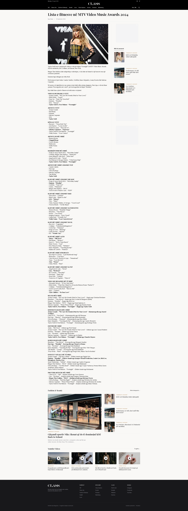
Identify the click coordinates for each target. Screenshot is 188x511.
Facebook (129, 490)
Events (89, 7)
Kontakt (113, 490)
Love (75, 7)
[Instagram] (137, 1)
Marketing (100, 7)
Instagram (129, 487)
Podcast (94, 7)
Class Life (53, 7)
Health (70, 7)
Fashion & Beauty (62, 7)
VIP (49, 7)
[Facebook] (139, 1)
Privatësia (138, 505)
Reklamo (113, 492)
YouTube (129, 492)
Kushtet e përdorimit (130, 505)
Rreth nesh (114, 487)
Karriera (113, 495)
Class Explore (81, 7)
